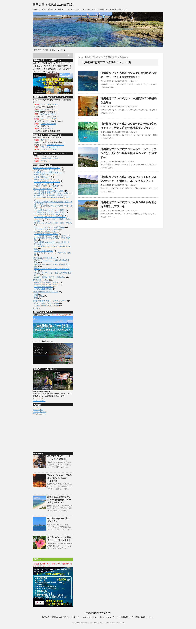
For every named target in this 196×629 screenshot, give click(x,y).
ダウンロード (38, 398)
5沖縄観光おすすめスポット (44, 258)
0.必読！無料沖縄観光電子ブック (46, 168)
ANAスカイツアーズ (48, 114)
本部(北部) (38, 296)
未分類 (35, 308)
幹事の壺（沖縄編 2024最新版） (54, 4)
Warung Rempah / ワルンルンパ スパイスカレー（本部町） (59, 478)
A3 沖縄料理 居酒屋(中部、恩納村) (48, 195)
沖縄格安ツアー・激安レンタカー (48, 172)
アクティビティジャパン (50, 159)
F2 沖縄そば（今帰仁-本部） (46, 234)
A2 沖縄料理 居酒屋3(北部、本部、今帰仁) (52, 193)
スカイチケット (47, 140)
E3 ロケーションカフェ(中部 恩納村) (49, 227)
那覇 (36, 298)
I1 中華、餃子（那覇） (43, 251)
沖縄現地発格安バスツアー (45, 174)
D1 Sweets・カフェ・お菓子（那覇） (49, 217)
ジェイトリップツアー (49, 109)
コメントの (39, 412)
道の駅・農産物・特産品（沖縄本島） (50, 277)
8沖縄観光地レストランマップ (45, 291)
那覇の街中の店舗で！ (55, 145)
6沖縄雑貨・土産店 (41, 280)
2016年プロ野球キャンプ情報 (46, 303)
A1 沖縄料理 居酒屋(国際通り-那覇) (49, 191)
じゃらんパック (47, 128)
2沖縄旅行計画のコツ (42, 177)
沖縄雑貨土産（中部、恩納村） (47, 282)
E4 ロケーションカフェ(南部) (46, 229)
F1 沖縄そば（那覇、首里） (45, 231)
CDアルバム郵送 (39, 401)
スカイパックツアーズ (49, 105)
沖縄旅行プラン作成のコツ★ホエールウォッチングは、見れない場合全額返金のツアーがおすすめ (129, 153)
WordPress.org (39, 414)
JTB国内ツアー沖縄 (48, 124)
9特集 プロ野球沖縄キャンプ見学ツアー (49, 301)
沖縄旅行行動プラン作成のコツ (125, 81)
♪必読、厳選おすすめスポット (46, 179)
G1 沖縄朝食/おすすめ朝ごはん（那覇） (50, 236)
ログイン (36, 407)
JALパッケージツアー (49, 119)
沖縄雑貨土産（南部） (43, 287)
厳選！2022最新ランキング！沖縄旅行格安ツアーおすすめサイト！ (59, 500)
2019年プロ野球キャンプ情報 (46, 305)
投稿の (38, 410)
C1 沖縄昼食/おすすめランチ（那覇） (49, 210)
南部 (36, 294)
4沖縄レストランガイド (42, 189)
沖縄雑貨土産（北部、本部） (46, 284)
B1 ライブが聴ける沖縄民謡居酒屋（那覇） (52, 197)
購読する (40, 559)
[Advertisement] (53, 432)
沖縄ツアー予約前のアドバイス (47, 182)
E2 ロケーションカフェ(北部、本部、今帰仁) (53, 223)
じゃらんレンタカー (48, 149)
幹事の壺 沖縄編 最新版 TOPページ (49, 50)
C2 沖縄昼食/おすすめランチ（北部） (49, 212)
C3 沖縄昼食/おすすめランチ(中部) (48, 214)
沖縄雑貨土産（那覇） (43, 289)
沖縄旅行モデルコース (43, 184)
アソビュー (45, 161)
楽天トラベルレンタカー (50, 147)
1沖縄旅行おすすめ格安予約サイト (47, 170)
